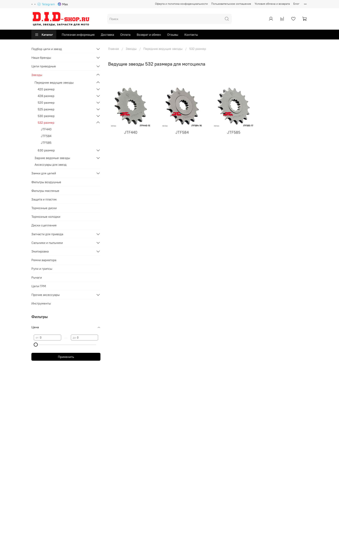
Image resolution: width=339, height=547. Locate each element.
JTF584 (46, 136)
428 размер (46, 96)
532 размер (46, 122)
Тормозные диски (44, 208)
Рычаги (36, 277)
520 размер (46, 102)
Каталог (47, 35)
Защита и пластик (44, 199)
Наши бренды (41, 57)
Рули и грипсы (41, 269)
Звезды (131, 49)
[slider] (36, 345)
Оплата (125, 35)
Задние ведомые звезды (52, 158)
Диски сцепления (43, 225)
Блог (296, 3)
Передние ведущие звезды (162, 49)
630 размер (46, 150)
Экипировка (40, 251)
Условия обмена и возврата (272, 3)
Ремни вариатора (43, 260)
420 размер (46, 89)
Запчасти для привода (47, 234)
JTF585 (46, 143)
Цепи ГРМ (38, 286)
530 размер (46, 116)
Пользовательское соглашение (231, 3)
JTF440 (46, 129)
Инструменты (41, 303)
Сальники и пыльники (47, 243)
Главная (113, 49)
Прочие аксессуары (45, 295)
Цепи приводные (43, 66)
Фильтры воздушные (46, 182)
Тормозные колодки (45, 217)
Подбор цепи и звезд (46, 49)
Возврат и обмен (149, 35)
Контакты (191, 35)
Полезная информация (78, 35)
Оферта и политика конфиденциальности (181, 3)
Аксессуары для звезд (51, 164)
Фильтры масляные (45, 191)
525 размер (46, 109)
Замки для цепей (43, 173)
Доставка (107, 35)
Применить (66, 357)
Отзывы (172, 35)
